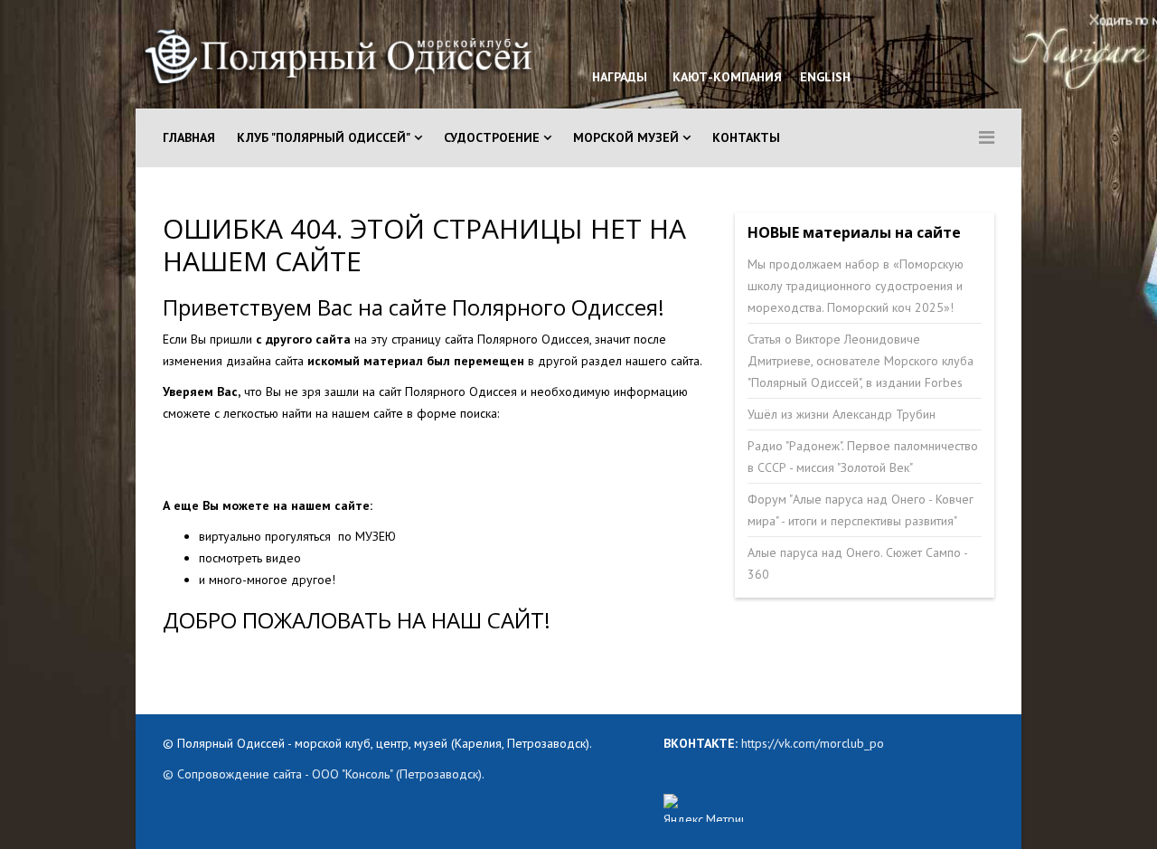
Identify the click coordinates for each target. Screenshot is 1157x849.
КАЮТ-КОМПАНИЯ (725, 77)
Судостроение (492, 137)
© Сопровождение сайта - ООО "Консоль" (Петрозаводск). (323, 774)
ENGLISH (823, 77)
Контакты (746, 137)
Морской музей (626, 137)
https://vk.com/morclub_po (811, 743)
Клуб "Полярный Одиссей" (323, 137)
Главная (189, 137)
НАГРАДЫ (619, 77)
